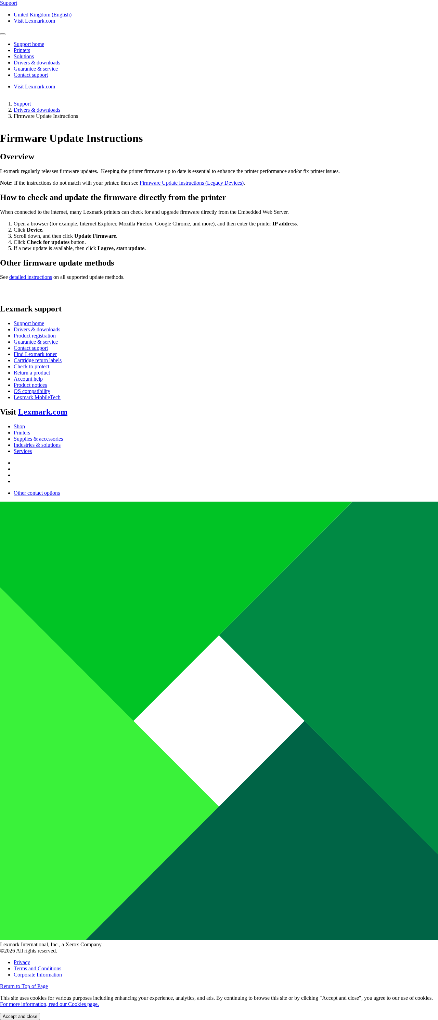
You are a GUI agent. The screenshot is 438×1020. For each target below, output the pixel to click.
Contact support (31, 348)
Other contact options (37, 493)
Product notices (30, 385)
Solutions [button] (24, 56)
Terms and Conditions (37, 968)
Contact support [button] (31, 75)
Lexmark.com (42, 411)
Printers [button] (22, 50)
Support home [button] (29, 44)
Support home (29, 323)
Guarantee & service (36, 342)
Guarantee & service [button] (36, 69)
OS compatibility (32, 391)
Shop (19, 426)
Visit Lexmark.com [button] (34, 21)
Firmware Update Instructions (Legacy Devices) (192, 183)
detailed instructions (30, 277)
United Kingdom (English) (43, 14)
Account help (28, 379)
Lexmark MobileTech (37, 397)
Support (22, 104)
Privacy (22, 962)
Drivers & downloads (37, 110)
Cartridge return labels (38, 360)
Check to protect (31, 366)
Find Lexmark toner (35, 354)
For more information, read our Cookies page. (49, 1004)
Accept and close (20, 1016)
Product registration (35, 336)
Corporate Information (38, 975)
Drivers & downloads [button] (37, 62)
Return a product (32, 373)
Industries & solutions (37, 445)
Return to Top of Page (24, 986)
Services (23, 451)
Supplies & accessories (38, 439)
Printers (22, 432)
